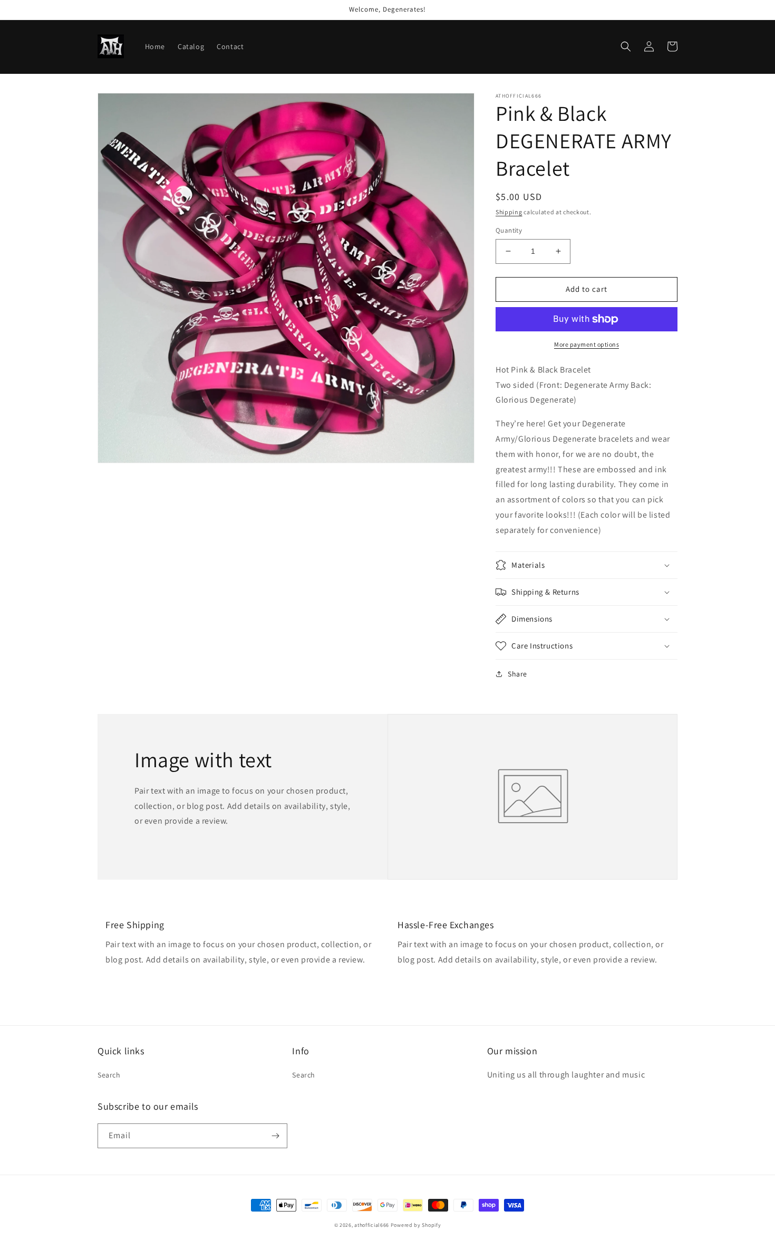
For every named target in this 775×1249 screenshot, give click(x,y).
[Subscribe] (275, 1135)
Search (109, 1075)
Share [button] (517, 674)
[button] (625, 46)
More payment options (586, 344)
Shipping (509, 212)
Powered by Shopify (416, 1225)
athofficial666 (371, 1225)
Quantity (509, 230)
